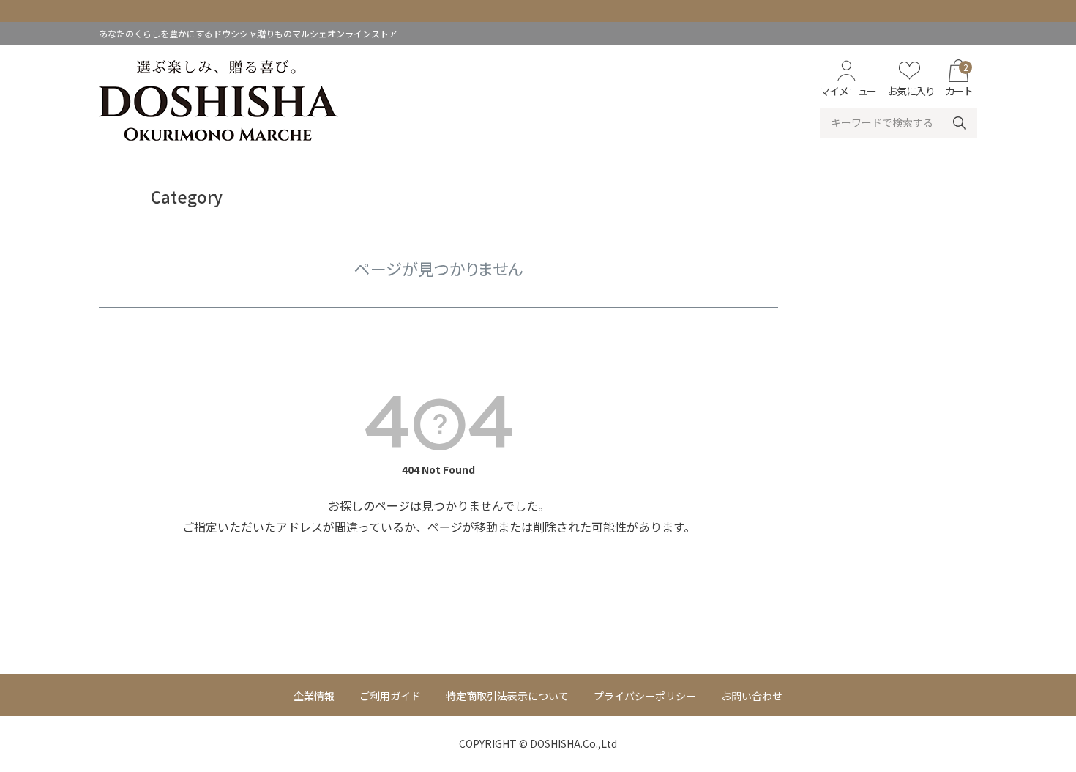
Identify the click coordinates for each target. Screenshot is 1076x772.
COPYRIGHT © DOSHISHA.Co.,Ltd (538, 743)
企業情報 (314, 696)
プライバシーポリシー (645, 696)
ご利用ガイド (390, 696)
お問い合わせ (751, 696)
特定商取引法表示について (507, 696)
